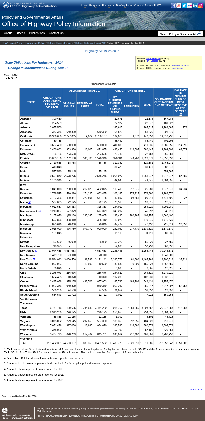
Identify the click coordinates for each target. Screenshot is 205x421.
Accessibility (93, 408)
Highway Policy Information (60, 43)
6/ (36, 250)
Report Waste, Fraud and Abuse (154, 408)
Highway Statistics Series (87, 43)
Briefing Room (124, 5)
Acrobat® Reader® (180, 65)
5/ (29, 202)
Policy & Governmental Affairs (30, 43)
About (84, 5)
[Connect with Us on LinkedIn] (195, 7)
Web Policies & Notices (112, 408)
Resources (108, 5)
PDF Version (152, 61)
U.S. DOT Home (180, 408)
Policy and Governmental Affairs (32, 17)
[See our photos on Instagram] (200, 7)
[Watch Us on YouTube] (178, 7)
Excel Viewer (177, 68)
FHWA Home (8, 43)
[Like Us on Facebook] (173, 7)
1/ (66, 68)
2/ (99, 90)
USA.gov (194, 408)
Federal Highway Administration (52, 416)
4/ (40, 211)
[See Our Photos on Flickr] (189, 7)
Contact (138, 5)
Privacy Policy (43, 408)
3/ (181, 114)
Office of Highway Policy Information (53, 23)
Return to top (196, 389)
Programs (94, 5)
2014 (103, 43)
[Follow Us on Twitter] (184, 7)
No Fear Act (131, 408)
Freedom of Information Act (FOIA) (69, 408)
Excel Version (153, 58)
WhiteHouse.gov (45, 411)
